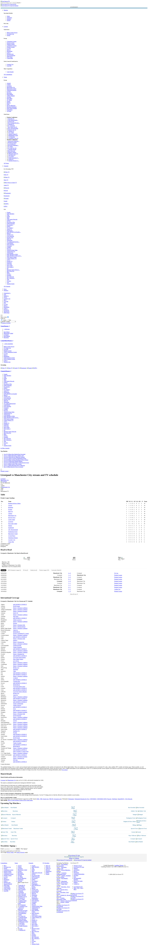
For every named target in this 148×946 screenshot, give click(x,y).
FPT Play (15, 760)
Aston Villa (11, 542)
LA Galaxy (11, 156)
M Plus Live (16, 667)
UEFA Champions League (10, 352)
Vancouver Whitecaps (21, 908)
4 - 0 (69, 573)
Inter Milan (9, 98)
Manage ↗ (7, 326)
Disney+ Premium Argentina (20, 611)
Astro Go (15, 630)
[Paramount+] (23, 368)
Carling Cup (117, 589)
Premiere (9, 275)
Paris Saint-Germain (12, 108)
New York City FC (12, 127)
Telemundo (9, 240)
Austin (20, 928)
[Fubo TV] (3, 368)
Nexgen (15, 623)
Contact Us (76, 884)
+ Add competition (8, 343)
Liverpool (9, 86)
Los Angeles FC (12, 144)
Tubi (8, 279)
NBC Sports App (44, 799)
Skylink (19, 645)
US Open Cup (10, 34)
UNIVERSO (10, 243)
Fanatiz (8, 212)
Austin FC (11, 159)
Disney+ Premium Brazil (19, 626)
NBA (75, 888)
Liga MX (9, 65)
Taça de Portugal (11, 55)
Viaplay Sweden (17, 743)
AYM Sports (10, 253)
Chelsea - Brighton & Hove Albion (64, 876)
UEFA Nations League (9, 359)
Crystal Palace (11, 535)
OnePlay (15, 645)
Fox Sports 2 (10, 227)
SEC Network (10, 276)
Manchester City (11, 87)
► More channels (5, 448)
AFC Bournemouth (13, 529)
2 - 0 (69, 581)
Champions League (11, 41)
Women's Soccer (78, 865)
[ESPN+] (34, 368)
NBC (8, 218)
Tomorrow (9, 17)
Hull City (10, 511)
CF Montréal (11, 137)
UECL (5, 297)
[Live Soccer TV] (5, 1)
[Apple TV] (16, 368)
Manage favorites (6, 323)
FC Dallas (10, 146)
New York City (22, 893)
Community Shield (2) (56, 570)
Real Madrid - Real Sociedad (62, 865)
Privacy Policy (10, 852)
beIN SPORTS (10, 213)
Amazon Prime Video (12, 250)
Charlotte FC (11, 124)
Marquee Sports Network (10, 431)
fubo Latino (10, 265)
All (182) (3, 570)
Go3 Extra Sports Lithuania (20, 691)
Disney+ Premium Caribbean (20, 608)
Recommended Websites (77, 879)
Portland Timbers (12, 152)
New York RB (22, 895)
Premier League (11, 47)
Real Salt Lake (11, 151)
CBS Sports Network (12, 219)
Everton (9, 91)
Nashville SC (11, 118)
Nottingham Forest (12, 531)
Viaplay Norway (17, 705)
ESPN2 (9, 220)
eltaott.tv (15, 640)
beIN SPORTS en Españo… (14, 232)
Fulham (10, 525)
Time (9, 320)
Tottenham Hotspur (11, 90)
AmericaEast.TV (11, 251)
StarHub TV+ (16, 731)
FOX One (9, 264)
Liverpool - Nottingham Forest (62, 873)
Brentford (10, 507)
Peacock (9, 248)
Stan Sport (15, 616)
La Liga (9, 48)
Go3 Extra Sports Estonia (19, 657)
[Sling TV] (10, 368)
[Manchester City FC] (5, 487)
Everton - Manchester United (61, 898)
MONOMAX (16, 632)
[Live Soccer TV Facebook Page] (64, 906)
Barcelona (9, 93)
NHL (81, 888)
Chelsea (9, 84)
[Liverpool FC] (4, 481)
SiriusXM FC (121, 799)
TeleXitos (114, 799)
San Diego (21, 923)
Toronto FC (11, 131)
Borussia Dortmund (11, 107)
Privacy (75, 871)
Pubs (75, 877)
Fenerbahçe (10, 109)
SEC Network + (11, 278)
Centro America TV (12, 258)
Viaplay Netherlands (18, 703)
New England (22, 889)
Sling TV (48, 865)
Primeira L (6, 310)
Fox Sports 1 (10, 225)
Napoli (8, 101)
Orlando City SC (12, 130)
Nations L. (6, 296)
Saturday (9, 19)
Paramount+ (10, 230)
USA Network (10, 236)
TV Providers (46, 863)
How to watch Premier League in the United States (20, 800)
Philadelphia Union (13, 135)
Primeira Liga (10, 54)
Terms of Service (20, 852)
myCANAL (16, 661)
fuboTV (9, 233)
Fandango (9, 262)
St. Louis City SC (12, 148)
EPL (5, 303)
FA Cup (116, 573)
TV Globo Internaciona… (13, 241)
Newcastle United (12, 523)
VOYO (15, 720)
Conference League (11, 45)
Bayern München (11, 105)
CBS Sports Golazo (12, 257)
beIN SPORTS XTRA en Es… (11, 417)
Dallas (20, 914)
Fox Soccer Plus (11, 222)
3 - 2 (69, 589)
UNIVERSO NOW (102, 799)
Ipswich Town (11, 517)
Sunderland (11, 527)
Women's (6, 290)
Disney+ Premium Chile (19, 625)
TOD (27, 751)
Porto (8, 104)
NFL (78, 888)
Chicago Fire (11, 121)
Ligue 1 (9, 52)
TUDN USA (10, 234)
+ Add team (6, 329)
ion (7, 268)
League (4, 320)
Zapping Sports (10, 283)
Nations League (11, 44)
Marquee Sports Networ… (13, 269)
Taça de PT (6, 311)
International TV (5, 491)
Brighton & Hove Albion (14, 503)
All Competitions (8, 74)
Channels (6, 166)
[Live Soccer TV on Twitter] (64, 909)
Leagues (6, 26)
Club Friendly (10, 72)
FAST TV (15, 613)
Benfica (9, 102)
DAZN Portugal (17, 715)
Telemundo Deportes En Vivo (82, 799)
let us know (65, 769)
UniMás (9, 247)
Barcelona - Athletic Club (62, 868)
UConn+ (9, 281)
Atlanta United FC (13, 134)
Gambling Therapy (119, 865)
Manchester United (11, 88)
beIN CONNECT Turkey (19, 751)
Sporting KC (22, 930)
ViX (8, 282)
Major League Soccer (12, 32)
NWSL (8, 35)
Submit (17, 848)
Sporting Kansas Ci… (13, 160)
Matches (6, 10)
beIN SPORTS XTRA (12, 254)
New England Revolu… (14, 123)
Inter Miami (21, 886)
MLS (5, 300)
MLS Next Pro (10, 271)
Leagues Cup (10, 64)
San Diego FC (11, 155)
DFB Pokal (9, 57)
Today (8, 16)
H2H (2, 490)
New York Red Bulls (13, 128)
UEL (5, 294)
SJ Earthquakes (22, 913)
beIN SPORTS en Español (10, 393)
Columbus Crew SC (13, 138)
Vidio (14, 671)
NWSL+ (9, 274)
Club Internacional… (13, 120)
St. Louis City (22, 916)
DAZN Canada (17, 633)
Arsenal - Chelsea (64, 902)
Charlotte (21, 891)
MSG (8, 272)
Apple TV (9, 229)
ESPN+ (9, 226)
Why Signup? (24, 848)
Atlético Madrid (11, 95)
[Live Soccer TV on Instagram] (64, 912)
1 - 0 (69, 591)
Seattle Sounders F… (13, 158)
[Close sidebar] (1, 469)
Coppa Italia (10, 58)
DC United (11, 132)
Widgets (76, 868)
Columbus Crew (23, 906)
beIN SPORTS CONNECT (20, 604)
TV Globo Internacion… (35, 897)
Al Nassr (9, 111)
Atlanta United (22, 900)
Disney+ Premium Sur (18, 642)
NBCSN (9, 239)
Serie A (8, 50)
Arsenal (9, 83)
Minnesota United (23, 921)
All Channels (7, 286)
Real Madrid (10, 94)
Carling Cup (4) (33, 570)
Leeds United (11, 519)
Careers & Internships (79, 874)
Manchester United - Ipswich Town (62, 882)
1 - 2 (69, 575)
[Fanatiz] (29, 368)
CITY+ (8, 260)
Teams (5, 77)
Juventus (9, 97)
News (5, 289)
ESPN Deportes (11, 223)
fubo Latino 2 (10, 267)
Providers (76, 875)
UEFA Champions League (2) (14, 570)
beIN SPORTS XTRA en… (35, 914)
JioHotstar (15, 669)
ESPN (8, 216)
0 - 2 (69, 579)
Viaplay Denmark (17, 647)
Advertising (76, 870)
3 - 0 (69, 577)
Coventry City (11, 539)
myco (20, 620)
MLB (75, 889)
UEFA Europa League (9, 357)
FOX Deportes (10, 244)
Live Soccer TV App (79, 867)
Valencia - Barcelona (65, 900)
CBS (8, 215)
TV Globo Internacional (10, 403)
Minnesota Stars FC (13, 153)
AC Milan (9, 100)
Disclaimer (76, 872)
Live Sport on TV (78, 886)
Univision (9, 246)
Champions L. (7, 293)
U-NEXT (15, 678)
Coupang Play (16, 681)
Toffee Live (16, 620)
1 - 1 (69, 583)
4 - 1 (69, 587)
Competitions (4, 340)
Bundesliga (9, 51)
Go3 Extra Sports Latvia (19, 686)
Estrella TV (10, 261)
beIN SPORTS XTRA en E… (14, 255)
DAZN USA (10, 237)
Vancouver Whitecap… (13, 141)
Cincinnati (21, 892)
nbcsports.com (57, 799)
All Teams (6, 163)
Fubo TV (48, 867)
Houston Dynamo (12, 142)
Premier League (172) (44, 570)
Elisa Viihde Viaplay (18, 659)
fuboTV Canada (25, 633)
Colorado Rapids (12, 149)
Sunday (9, 20)
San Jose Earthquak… (13, 145)
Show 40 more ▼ (74, 594)
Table (2, 488)
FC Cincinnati (11, 125)
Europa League (10, 43)
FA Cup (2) (25, 570)
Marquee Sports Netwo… (35, 929)
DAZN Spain (16, 606)
